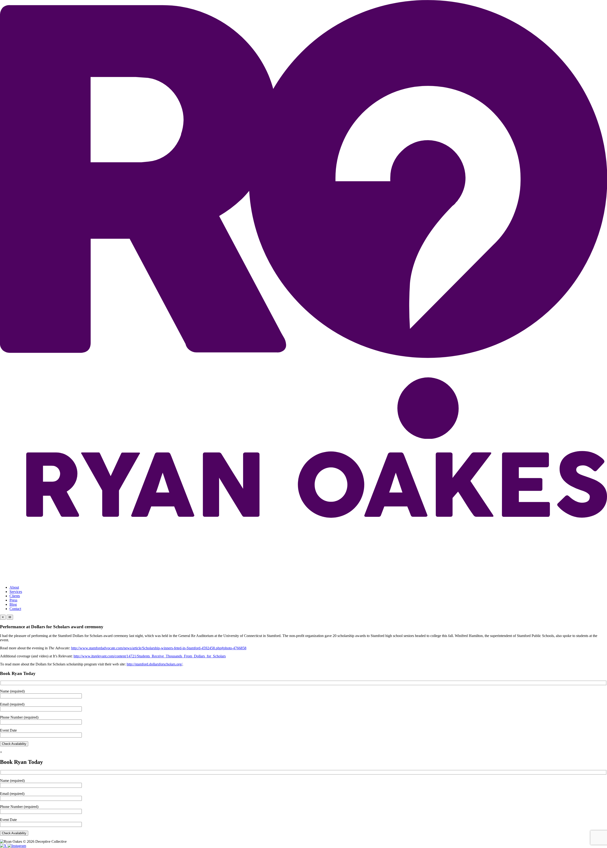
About (14, 587)
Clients (14, 596)
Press (13, 600)
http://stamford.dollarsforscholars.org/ (154, 664)
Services (15, 592)
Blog (13, 604)
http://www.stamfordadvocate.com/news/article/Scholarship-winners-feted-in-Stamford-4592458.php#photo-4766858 (158, 648)
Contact (15, 609)
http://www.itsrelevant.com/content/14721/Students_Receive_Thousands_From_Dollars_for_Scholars (150, 656)
